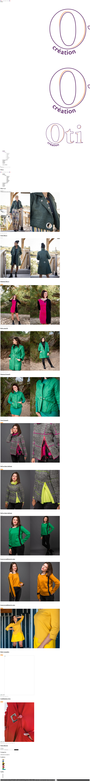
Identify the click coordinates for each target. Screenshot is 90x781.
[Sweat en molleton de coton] (45, 555)
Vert (3, 768)
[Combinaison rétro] (19, 694)
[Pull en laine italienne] (45, 462)
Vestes (7, 154)
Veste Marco (3, 235)
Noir (3, 764)
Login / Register (4, 164)
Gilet (7, 155)
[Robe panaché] (45, 324)
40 (2, 775)
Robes (7, 156)
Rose (3, 766)
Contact (3, 163)
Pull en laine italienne (6, 466)
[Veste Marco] (45, 231)
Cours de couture (5, 159)
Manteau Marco (4, 281)
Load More (2, 748)
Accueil (3, 150)
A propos (3, 162)
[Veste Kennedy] (45, 416)
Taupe (3, 767)
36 (2, 774)
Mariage (8, 158)
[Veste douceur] (19, 741)
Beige (3, 759)
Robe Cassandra (4, 652)
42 (2, 776)
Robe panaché (4, 328)
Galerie (3, 161)
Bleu (3, 761)
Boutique (3, 151)
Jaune (3, 762)
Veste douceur (4, 745)
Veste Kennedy (4, 420)
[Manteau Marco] (45, 277)
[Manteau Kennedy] (45, 370)
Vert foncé (4, 769)
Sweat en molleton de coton (7, 559)
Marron (3, 763)
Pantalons (8, 157)
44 (2, 777)
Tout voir (8, 153)
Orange (3, 765)
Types (5, 152)
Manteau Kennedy (5, 374)
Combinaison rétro (5, 698)
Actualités (3, 160)
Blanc (3, 760)
